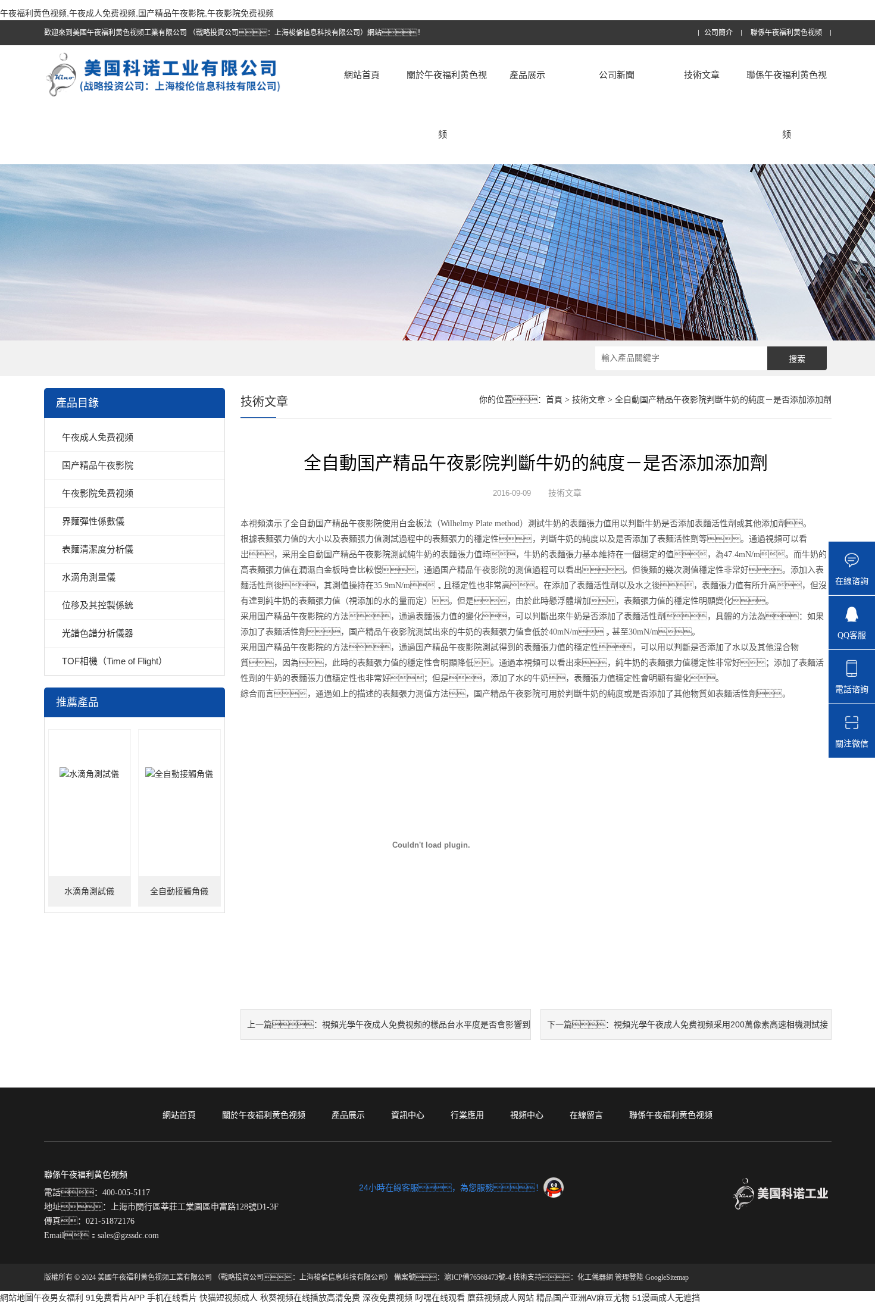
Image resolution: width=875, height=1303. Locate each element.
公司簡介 (718, 33)
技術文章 (702, 75)
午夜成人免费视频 (97, 437)
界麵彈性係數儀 (93, 521)
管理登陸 (629, 1277)
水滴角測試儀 (89, 891)
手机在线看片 (172, 1297)
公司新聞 (617, 75)
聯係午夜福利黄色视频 (786, 33)
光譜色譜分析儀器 (97, 633)
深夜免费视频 (387, 1297)
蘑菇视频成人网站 (500, 1297)
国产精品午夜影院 (97, 465)
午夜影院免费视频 (97, 493)
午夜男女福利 (58, 1297)
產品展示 (527, 75)
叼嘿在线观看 (440, 1297)
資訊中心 (407, 1115)
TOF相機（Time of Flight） (114, 661)
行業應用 (467, 1115)
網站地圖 (16, 1297)
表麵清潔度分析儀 (97, 549)
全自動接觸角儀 (179, 891)
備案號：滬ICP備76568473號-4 (452, 1277)
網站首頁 (362, 75)
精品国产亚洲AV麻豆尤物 (583, 1297)
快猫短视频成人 (228, 1297)
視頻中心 (526, 1115)
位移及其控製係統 (97, 605)
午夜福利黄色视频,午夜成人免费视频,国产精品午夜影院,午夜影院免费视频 (137, 13)
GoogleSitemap (667, 1277)
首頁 (554, 399)
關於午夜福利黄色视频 (447, 104)
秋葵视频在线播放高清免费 (310, 1297)
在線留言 (586, 1115)
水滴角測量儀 (88, 577)
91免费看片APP (115, 1297)
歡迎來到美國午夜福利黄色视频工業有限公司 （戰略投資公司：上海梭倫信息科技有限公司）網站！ (234, 33)
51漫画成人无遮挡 (666, 1297)
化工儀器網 (595, 1277)
